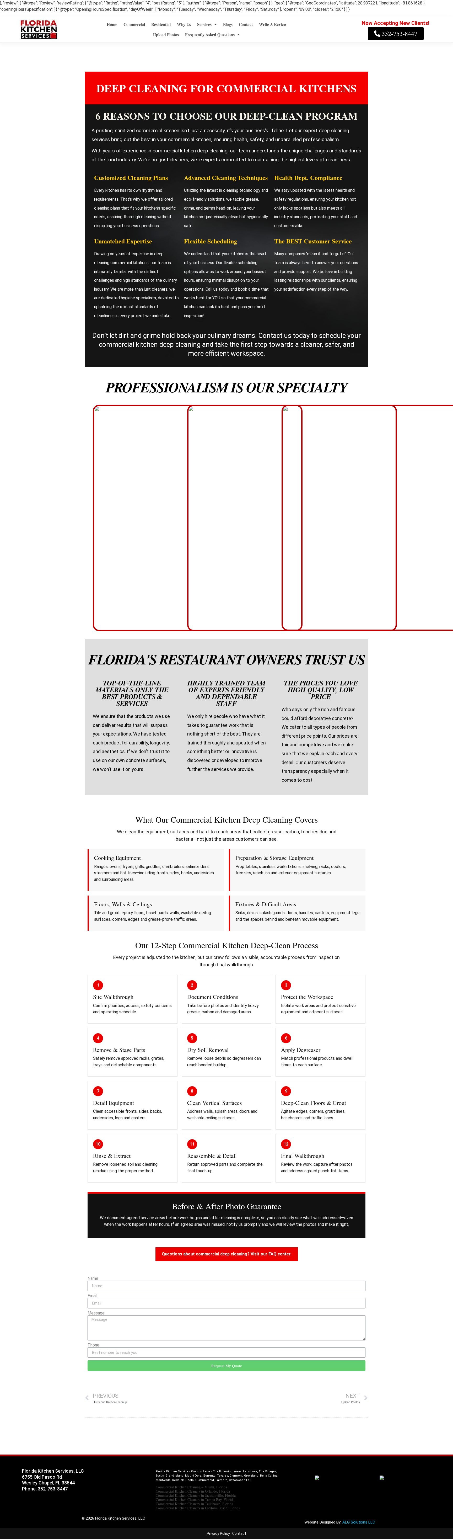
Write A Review (273, 24)
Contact (246, 24)
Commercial (134, 24)
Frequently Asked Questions (210, 35)
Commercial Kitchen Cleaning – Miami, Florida (191, 1487)
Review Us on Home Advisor (319, 1493)
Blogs (228, 24)
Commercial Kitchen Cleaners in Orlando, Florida (193, 1491)
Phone (93, 1345)
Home (112, 24)
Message (96, 1313)
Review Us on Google (394, 1493)
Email (92, 1296)
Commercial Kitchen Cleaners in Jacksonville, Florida (196, 1495)
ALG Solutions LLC (358, 1522)
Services (204, 24)
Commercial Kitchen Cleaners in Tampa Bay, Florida (195, 1500)
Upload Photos (166, 35)
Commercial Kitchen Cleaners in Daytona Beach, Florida (198, 1508)
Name (93, 1278)
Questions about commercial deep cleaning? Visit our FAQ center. (227, 1254)
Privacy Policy (218, 1533)
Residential (161, 24)
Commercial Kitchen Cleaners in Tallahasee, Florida (194, 1504)
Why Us (184, 24)
